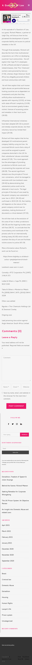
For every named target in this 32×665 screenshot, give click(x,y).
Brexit (4, 573)
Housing (5, 597)
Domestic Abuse (8, 585)
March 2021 (6, 531)
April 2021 (6, 525)
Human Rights (7, 603)
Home (19, 657)
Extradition (6, 591)
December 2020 (8, 549)
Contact (27, 659)
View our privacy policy (8, 645)
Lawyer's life (6, 609)
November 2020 (8, 555)
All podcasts (25, 657)
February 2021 (7, 537)
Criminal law (6, 579)
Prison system (7, 615)
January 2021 (7, 543)
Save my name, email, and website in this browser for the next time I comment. (17, 396)
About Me (20, 659)
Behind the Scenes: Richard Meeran (15, 485)
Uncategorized (7, 621)
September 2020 (8, 561)
